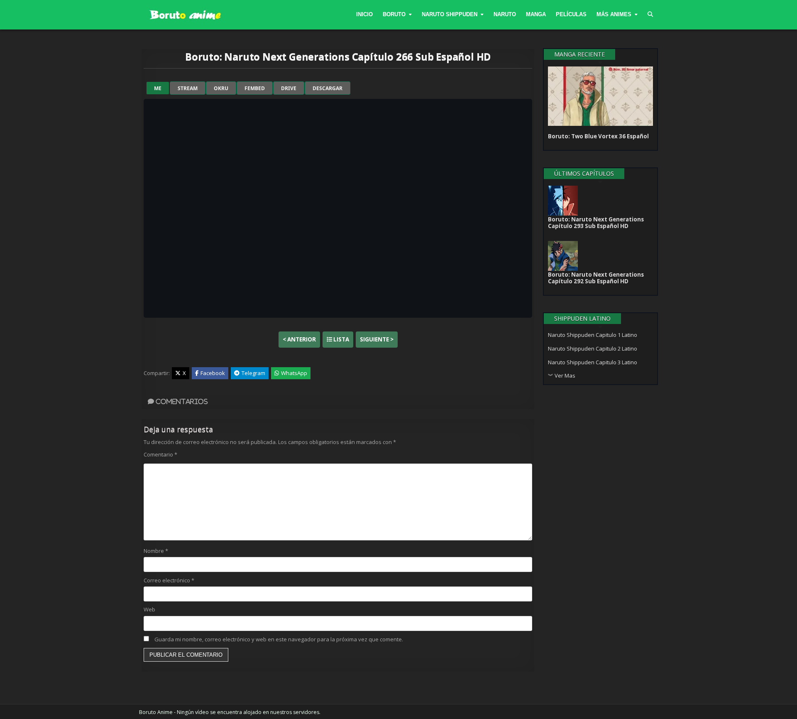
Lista (340, 339)
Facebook (212, 373)
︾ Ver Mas (561, 375)
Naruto (505, 14)
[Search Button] (650, 14)
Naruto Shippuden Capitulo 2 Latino (592, 348)
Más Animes (614, 14)
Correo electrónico (169, 580)
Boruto (394, 14)
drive (288, 88)
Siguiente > (377, 339)
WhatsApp (294, 373)
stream (188, 88)
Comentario (160, 454)
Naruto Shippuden (449, 14)
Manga (536, 14)
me (157, 88)
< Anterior (299, 339)
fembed (254, 88)
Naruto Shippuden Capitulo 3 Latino (592, 362)
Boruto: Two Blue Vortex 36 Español (598, 136)
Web (149, 609)
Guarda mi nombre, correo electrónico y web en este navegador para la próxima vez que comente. (278, 639)
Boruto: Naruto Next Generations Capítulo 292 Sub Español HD (596, 278)
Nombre (156, 551)
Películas (571, 14)
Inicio (364, 14)
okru (221, 88)
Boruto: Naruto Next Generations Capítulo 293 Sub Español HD (596, 223)
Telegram (253, 373)
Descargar (327, 88)
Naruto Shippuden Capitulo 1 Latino (592, 335)
